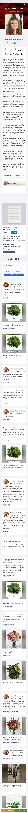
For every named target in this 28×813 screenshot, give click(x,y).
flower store (19, 177)
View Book (6, 232)
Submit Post (14, 274)
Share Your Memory (8, 251)
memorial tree (20, 175)
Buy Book (14, 232)
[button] (14, 312)
